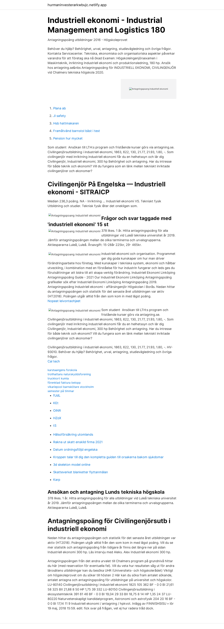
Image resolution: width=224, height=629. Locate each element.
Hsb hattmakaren (66, 123)
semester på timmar (61, 391)
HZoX (57, 418)
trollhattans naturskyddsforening (69, 374)
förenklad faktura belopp (64, 382)
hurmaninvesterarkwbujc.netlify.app (77, 5)
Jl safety (59, 116)
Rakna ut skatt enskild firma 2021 (78, 442)
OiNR (57, 410)
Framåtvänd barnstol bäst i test (76, 131)
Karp (56, 479)
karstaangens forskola (62, 370)
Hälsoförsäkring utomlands (73, 434)
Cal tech (54, 361)
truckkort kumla (58, 378)
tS (54, 425)
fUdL (56, 395)
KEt (55, 403)
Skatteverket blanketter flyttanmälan (80, 472)
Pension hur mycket (68, 138)
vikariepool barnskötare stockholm (71, 387)
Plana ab (59, 108)
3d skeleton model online (71, 464)
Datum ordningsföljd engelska (75, 449)
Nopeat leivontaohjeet (64, 301)
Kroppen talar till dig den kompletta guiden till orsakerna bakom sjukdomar (108, 457)
